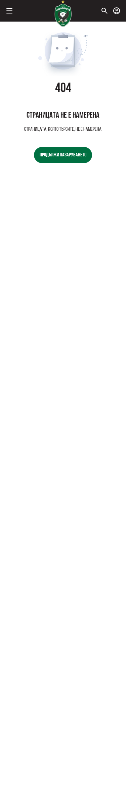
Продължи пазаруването (63, 155)
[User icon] (117, 11)
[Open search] (104, 11)
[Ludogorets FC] (63, 13)
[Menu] (9, 11)
